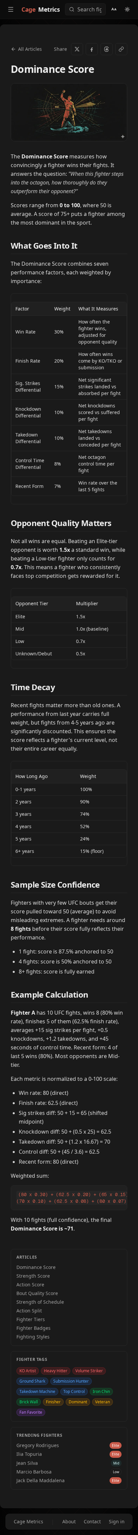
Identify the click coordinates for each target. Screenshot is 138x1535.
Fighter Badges (33, 1328)
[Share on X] (77, 49)
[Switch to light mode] (127, 9)
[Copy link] (121, 49)
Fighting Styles (33, 1336)
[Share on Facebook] (92, 49)
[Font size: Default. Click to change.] (114, 9)
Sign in (117, 1521)
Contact (92, 1521)
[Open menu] (10, 9)
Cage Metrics (28, 1521)
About (69, 1521)
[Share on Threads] (106, 49)
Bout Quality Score (37, 1293)
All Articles (30, 49)
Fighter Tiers (30, 1319)
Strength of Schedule (40, 1302)
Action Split (29, 1310)
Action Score (30, 1284)
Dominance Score (36, 1267)
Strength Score (33, 1276)
